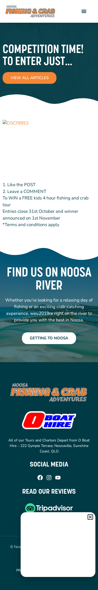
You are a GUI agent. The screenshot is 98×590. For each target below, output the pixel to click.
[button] (84, 11)
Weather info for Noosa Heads (58, 571)
